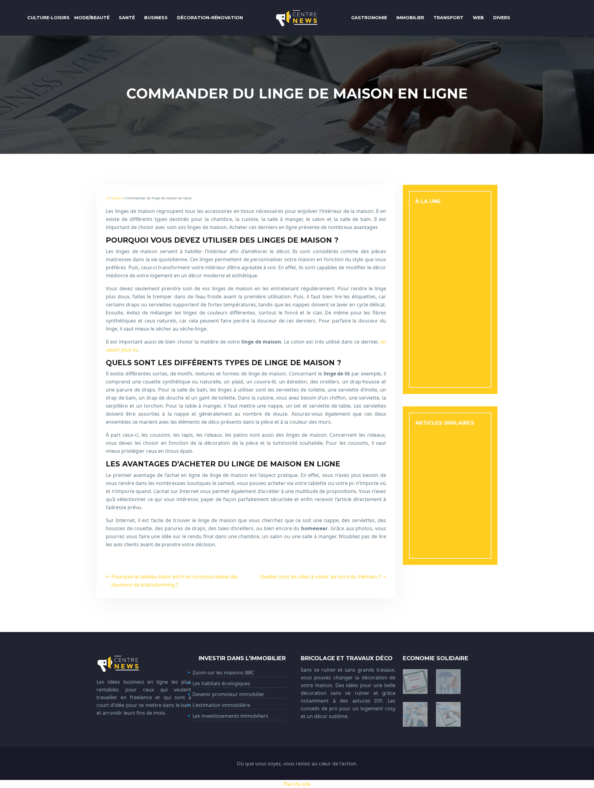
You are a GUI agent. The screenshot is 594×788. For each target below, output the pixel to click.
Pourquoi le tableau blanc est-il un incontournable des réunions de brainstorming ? (174, 580)
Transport (448, 17)
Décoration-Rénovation (210, 17)
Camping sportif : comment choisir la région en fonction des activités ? (450, 537)
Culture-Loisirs (48, 17)
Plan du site (297, 784)
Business (156, 17)
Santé (127, 17)
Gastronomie (369, 17)
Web (478, 17)
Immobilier (410, 17)
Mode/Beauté (92, 17)
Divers (501, 17)
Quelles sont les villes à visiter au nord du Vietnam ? (320, 576)
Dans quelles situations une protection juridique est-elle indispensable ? (449, 511)
